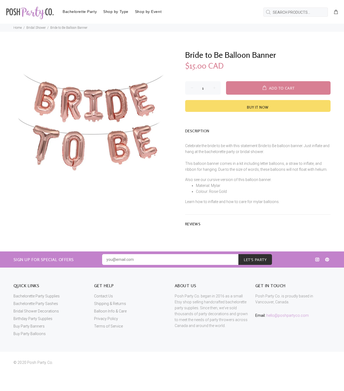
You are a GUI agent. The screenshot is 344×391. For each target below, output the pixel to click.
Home (17, 28)
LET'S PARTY (255, 259)
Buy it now (257, 107)
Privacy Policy (106, 319)
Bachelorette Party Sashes (35, 303)
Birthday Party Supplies (32, 319)
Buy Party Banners (29, 326)
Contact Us (103, 296)
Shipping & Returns (110, 303)
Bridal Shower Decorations (36, 311)
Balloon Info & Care (110, 311)
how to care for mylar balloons (252, 202)
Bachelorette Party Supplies (36, 296)
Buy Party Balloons (29, 334)
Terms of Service (108, 326)
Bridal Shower (36, 28)
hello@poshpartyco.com (287, 315)
